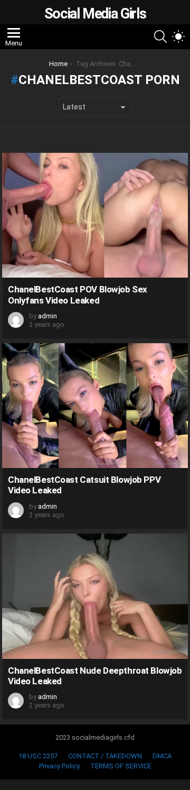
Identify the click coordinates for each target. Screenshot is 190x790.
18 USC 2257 (38, 756)
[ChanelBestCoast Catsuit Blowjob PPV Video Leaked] (95, 405)
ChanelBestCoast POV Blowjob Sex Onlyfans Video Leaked (77, 294)
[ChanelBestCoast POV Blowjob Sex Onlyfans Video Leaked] (95, 215)
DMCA (162, 756)
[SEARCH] (160, 36)
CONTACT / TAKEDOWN (105, 756)
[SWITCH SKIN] (178, 36)
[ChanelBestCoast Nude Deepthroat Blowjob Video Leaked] (95, 596)
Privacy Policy (59, 766)
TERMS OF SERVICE (120, 766)
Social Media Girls (95, 13)
